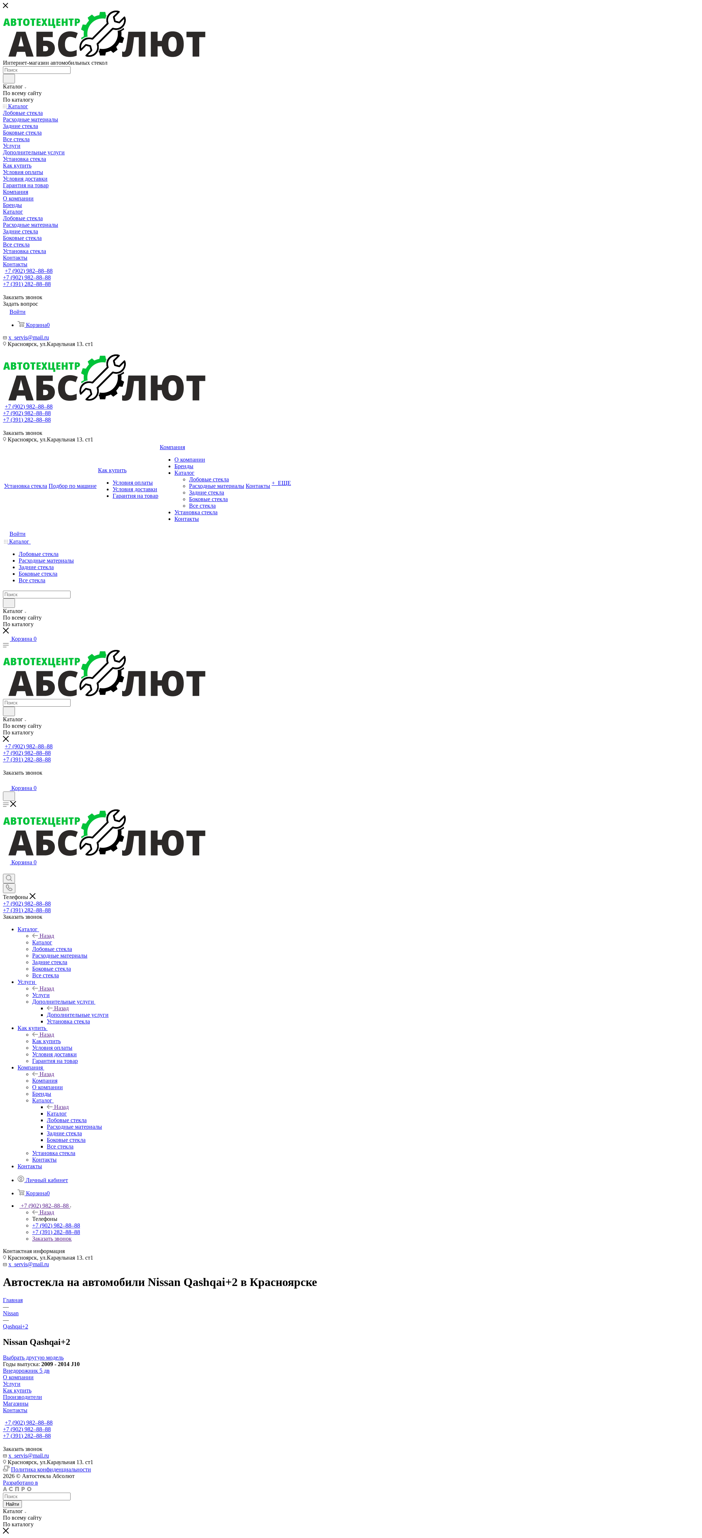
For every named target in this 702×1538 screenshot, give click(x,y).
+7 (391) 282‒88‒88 (27, 284)
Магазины (16, 1403)
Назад (46, 936)
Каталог (42, 942)
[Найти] (9, 78)
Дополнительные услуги (78, 1015)
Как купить (46, 1041)
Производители (22, 1397)
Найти (12, 1504)
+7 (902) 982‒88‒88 (29, 271)
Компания (44, 1081)
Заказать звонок (52, 1239)
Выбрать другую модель (33, 1357)
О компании (18, 1377)
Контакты (15, 1410)
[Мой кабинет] (6, 781)
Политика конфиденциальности (51, 1469)
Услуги (41, 995)
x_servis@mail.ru (28, 337)
